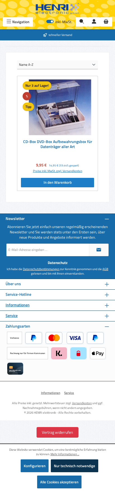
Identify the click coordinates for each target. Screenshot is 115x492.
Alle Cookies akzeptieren (59, 482)
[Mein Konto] (94, 21)
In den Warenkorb (58, 182)
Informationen (18, 305)
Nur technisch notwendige (74, 466)
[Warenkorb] (106, 21)
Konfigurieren (34, 466)
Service (12, 316)
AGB (105, 269)
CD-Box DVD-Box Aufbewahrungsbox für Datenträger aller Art (57, 144)
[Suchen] (82, 21)
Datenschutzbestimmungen (41, 269)
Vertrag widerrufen (57, 432)
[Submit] (99, 250)
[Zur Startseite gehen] (57, 8)
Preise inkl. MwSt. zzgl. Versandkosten (57, 171)
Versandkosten (82, 403)
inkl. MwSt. (59, 21)
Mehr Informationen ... (65, 454)
